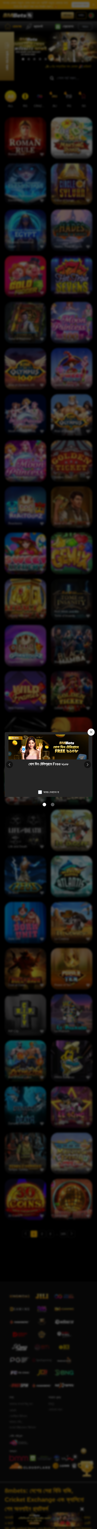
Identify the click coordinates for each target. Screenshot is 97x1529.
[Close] (91, 732)
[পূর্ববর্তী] (9, 764)
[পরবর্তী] (87, 764)
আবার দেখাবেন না (51, 792)
